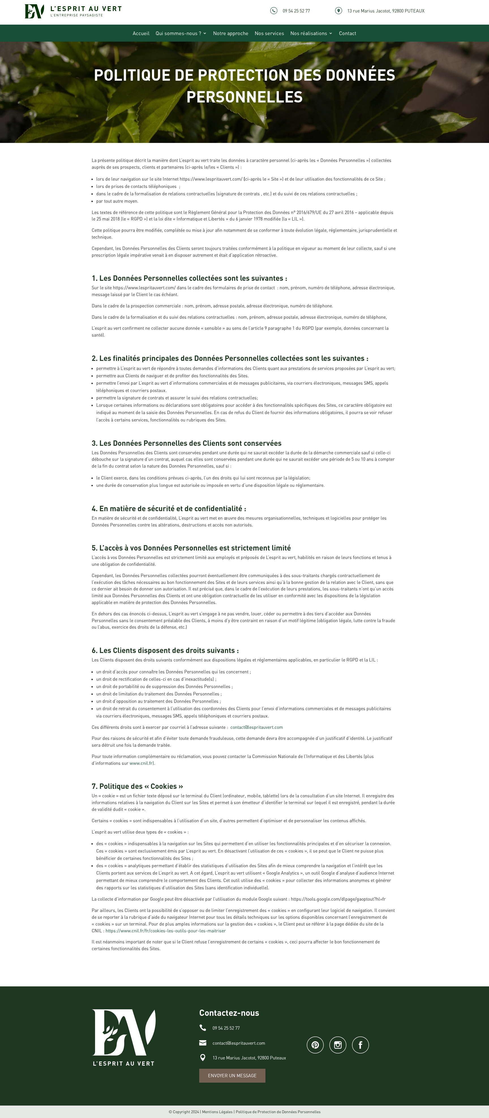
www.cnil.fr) (142, 763)
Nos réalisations (308, 33)
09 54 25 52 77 (296, 11)
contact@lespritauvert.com (256, 727)
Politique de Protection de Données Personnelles (278, 1111)
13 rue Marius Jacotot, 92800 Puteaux (249, 1058)
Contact (347, 33)
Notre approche (230, 33)
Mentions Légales (217, 1111)
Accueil (141, 33)
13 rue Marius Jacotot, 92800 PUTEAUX (385, 11)
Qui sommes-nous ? (178, 33)
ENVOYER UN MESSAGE (232, 1075)
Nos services (269, 33)
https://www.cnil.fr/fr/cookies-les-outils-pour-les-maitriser (166, 930)
